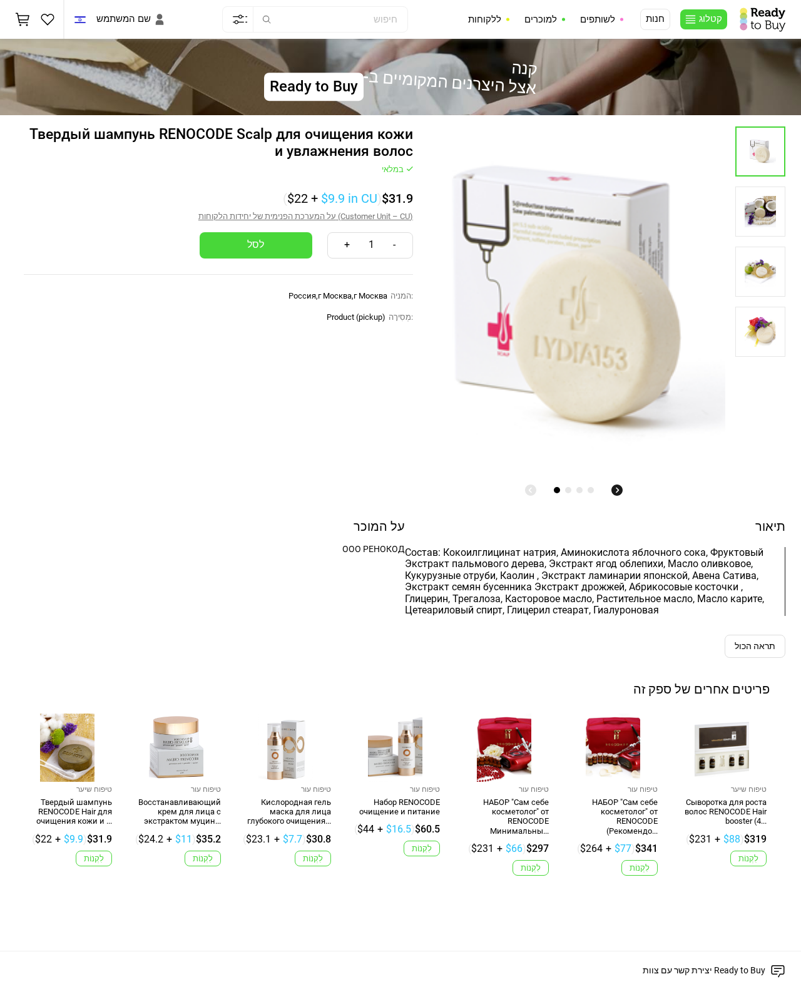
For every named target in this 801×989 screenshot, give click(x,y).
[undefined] (530, 490)
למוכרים (540, 19)
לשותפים (597, 19)
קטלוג (710, 18)
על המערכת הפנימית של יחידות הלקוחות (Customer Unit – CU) (305, 216)
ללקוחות (484, 19)
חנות (655, 18)
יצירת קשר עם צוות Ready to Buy (704, 970)
